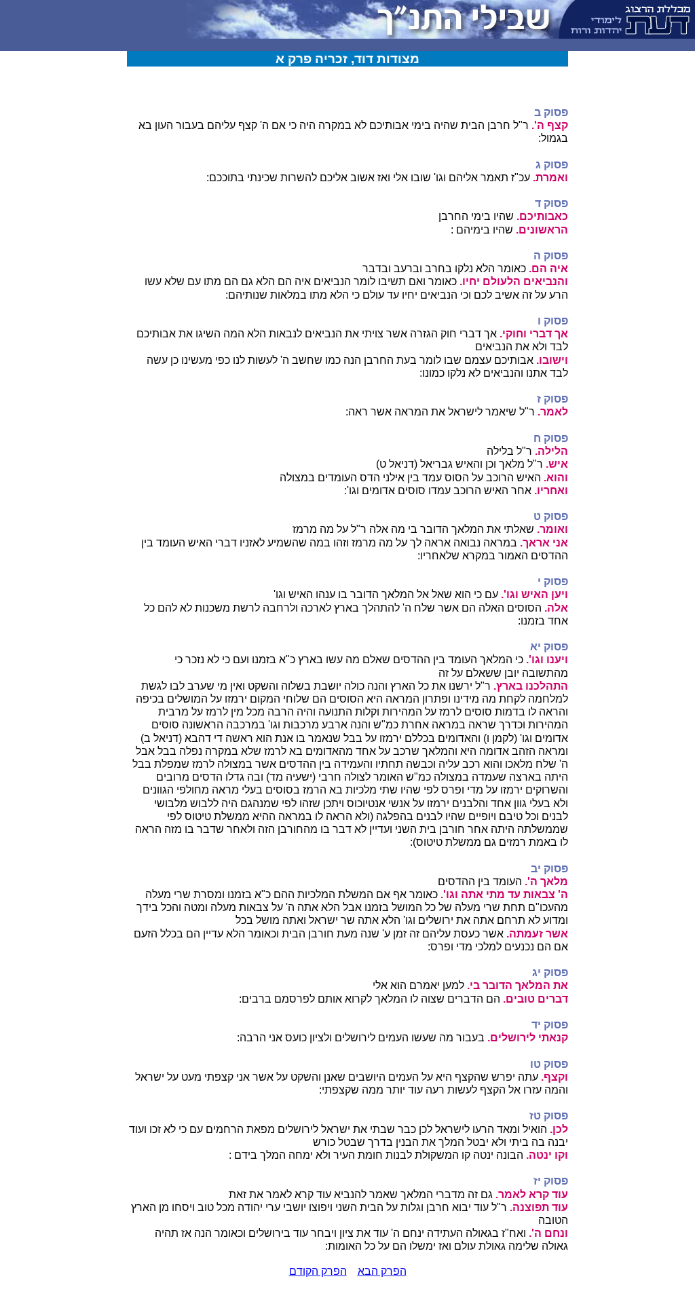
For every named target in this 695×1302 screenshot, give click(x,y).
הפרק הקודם (318, 1271)
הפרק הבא (382, 1271)
